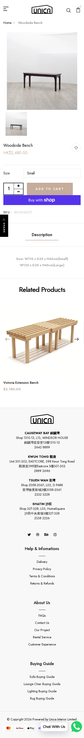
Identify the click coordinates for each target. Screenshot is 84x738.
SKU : (7, 212)
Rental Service (42, 637)
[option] (42, 71)
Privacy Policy (42, 569)
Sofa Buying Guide (42, 677)
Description (42, 235)
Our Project (42, 630)
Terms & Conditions (42, 576)
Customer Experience (42, 644)
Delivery (42, 562)
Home (7, 22)
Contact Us (42, 623)
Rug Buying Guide (42, 698)
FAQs (42, 615)
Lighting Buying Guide (42, 691)
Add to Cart (50, 189)
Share (4, 227)
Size (6, 173)
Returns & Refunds (42, 583)
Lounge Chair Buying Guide (42, 684)
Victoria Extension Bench (21, 382)
